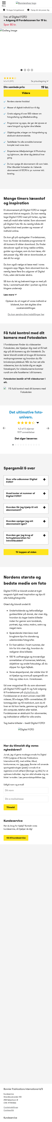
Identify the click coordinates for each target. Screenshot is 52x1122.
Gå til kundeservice (16, 837)
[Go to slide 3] (27, 70)
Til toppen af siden (26, 552)
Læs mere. (24, 764)
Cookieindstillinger (11, 1107)
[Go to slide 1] (21, 70)
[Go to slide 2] (24, 70)
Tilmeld (10, 807)
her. (43, 777)
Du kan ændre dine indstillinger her (26, 314)
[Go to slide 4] (31, 70)
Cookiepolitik (9, 1110)
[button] (48, 428)
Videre (26, 93)
